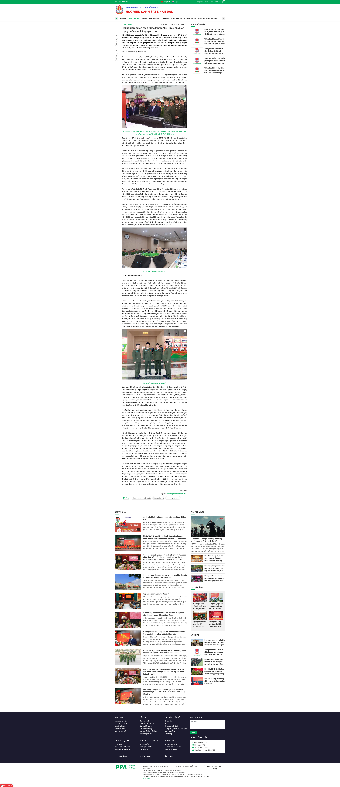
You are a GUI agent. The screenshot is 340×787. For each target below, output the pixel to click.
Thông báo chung (171, 744)
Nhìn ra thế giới (145, 744)
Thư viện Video (197, 512)
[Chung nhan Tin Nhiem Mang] (214, 769)
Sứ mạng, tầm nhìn (121, 723)
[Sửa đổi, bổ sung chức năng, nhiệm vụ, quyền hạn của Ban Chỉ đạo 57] (197, 681)
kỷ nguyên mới (158, 498)
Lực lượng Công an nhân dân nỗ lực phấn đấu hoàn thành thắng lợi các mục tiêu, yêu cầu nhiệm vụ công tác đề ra (164, 691)
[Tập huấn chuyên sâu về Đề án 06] (128, 601)
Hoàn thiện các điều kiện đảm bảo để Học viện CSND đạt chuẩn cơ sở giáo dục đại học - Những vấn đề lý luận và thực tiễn (164, 671)
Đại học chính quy (146, 721)
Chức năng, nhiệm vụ (122, 731)
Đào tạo (143, 717)
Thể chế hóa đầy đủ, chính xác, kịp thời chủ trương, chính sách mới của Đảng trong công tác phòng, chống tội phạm (214, 560)
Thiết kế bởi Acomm (149, 779)
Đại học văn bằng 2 (146, 729)
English (177, 2)
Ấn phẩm (169, 756)
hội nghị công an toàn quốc (141, 498)
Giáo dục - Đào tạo (146, 747)
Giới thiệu (119, 717)
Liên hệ (206, 2)
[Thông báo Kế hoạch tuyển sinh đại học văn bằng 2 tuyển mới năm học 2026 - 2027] (197, 51)
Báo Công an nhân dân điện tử (176, 494)
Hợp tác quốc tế (172, 717)
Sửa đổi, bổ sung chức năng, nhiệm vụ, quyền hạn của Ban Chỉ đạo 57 (214, 681)
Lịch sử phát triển (121, 721)
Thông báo (170, 741)
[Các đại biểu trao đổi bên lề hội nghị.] (154, 354)
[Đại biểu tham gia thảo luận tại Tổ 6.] (154, 248)
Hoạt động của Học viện (123, 749)
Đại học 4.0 (144, 749)
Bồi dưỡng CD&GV (146, 734)
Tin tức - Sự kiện (127, 24)
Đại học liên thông (146, 726)
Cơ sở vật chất (120, 729)
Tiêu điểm (118, 744)
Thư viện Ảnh (197, 587)
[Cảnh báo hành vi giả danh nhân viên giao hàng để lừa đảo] (128, 524)
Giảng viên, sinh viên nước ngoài (176, 729)
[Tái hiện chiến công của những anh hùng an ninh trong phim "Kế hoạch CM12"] (208, 526)
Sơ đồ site (218, 2)
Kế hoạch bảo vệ (171, 749)
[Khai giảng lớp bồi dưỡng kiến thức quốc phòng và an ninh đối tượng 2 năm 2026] (197, 578)
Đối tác (167, 723)
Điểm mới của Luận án (173, 747)
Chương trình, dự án (172, 726)
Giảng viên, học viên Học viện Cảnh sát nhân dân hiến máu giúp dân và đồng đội (216, 608)
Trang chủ (199, 2)
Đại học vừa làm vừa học (148, 731)
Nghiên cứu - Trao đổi (150, 741)
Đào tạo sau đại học (147, 723)
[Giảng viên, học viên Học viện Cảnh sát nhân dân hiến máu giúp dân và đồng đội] (216, 597)
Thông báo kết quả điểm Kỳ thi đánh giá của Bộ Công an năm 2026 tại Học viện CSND (214, 41)
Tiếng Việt (166, 2)
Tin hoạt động (170, 731)
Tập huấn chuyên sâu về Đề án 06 (156, 594)
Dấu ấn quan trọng (172, 498)
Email (211, 2)
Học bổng (168, 734)
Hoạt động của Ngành (122, 747)
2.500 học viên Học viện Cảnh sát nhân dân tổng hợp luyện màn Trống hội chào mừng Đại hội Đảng (200, 608)
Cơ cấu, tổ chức (120, 726)
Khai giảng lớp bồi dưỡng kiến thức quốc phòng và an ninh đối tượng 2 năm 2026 (214, 578)
